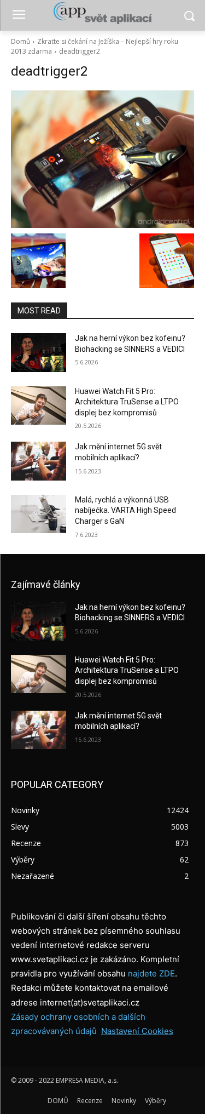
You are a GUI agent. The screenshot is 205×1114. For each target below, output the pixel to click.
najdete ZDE (151, 973)
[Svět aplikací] (102, 13)
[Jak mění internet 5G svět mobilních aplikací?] (38, 461)
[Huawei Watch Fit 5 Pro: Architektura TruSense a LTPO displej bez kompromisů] (38, 405)
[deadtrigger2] (102, 159)
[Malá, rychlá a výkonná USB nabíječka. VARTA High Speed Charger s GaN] (38, 514)
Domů (20, 41)
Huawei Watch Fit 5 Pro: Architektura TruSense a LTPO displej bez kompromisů (127, 402)
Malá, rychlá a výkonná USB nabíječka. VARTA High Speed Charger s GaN (125, 510)
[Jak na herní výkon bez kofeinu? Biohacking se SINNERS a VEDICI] (38, 352)
